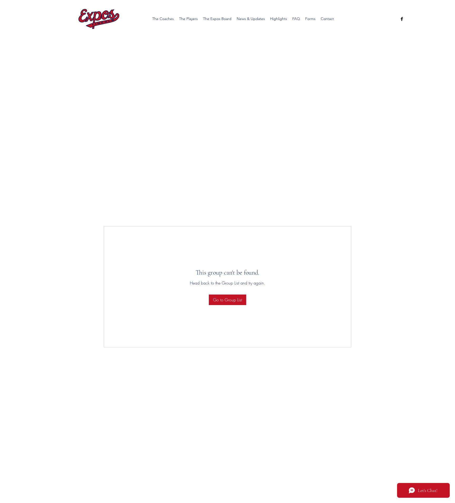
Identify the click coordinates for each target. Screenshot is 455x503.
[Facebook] (401, 19)
